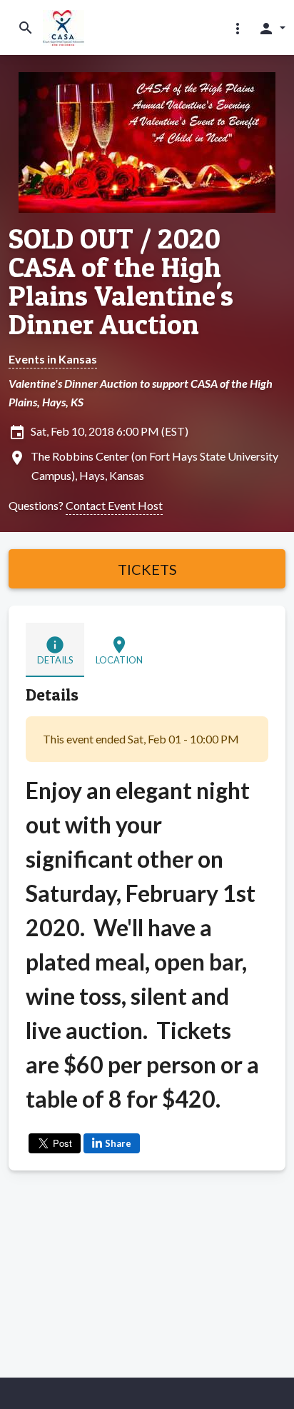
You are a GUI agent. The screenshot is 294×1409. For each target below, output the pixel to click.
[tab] (55, 650)
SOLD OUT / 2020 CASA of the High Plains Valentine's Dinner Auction (121, 281)
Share (118, 1143)
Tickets (147, 569)
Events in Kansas (53, 359)
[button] (238, 28)
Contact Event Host (114, 505)
